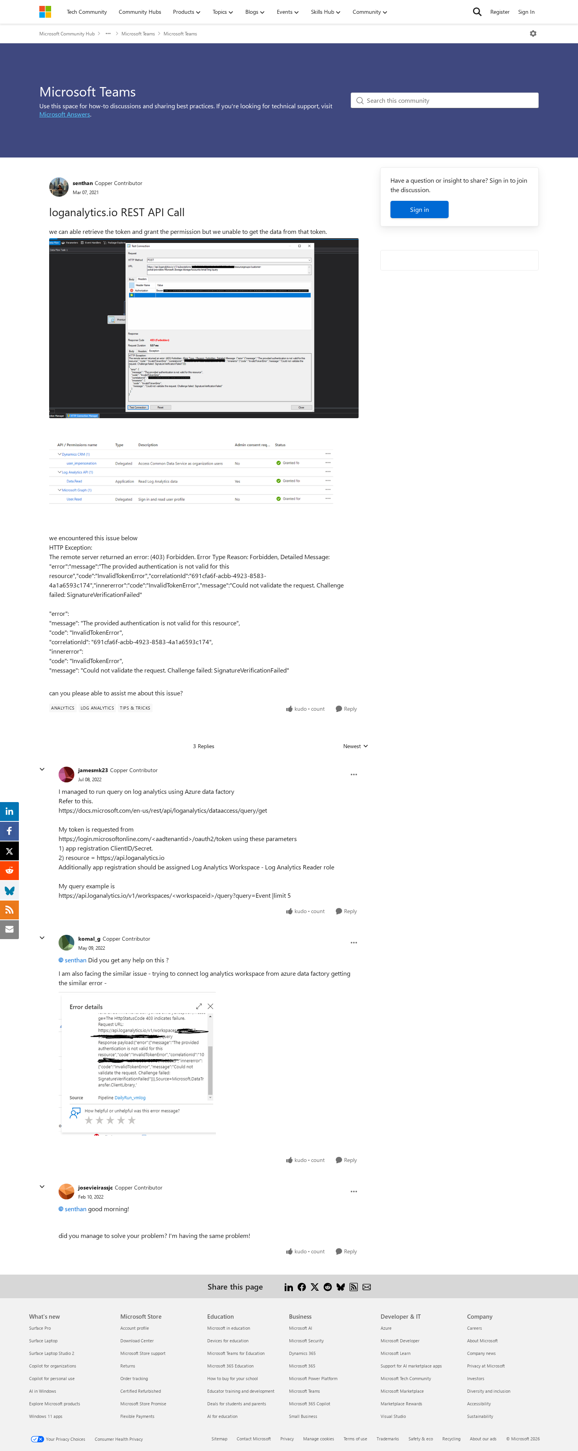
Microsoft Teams (138, 33)
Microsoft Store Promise (143, 1404)
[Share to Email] (367, 1286)
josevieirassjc (95, 1187)
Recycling (451, 1439)
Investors (475, 1378)
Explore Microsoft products (54, 1404)
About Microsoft (482, 1341)
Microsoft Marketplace (402, 1391)
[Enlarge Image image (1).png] (204, 475)
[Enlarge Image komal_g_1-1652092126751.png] (137, 1063)
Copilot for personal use (52, 1378)
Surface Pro (40, 1328)
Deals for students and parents (236, 1404)
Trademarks (388, 1439)
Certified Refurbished (140, 1391)
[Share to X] (315, 1286)
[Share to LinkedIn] (289, 1286)
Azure (386, 1328)
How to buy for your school (232, 1378)
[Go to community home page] (45, 12)
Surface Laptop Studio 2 (51, 1353)
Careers (474, 1328)
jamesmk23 (93, 770)
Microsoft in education (228, 1328)
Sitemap (219, 1439)
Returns (127, 1366)
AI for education (222, 1416)
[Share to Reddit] (328, 1286)
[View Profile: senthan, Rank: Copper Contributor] (59, 187)
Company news (481, 1353)
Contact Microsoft (254, 1439)
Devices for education (228, 1341)
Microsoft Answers (64, 114)
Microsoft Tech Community (406, 1378)
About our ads (483, 1439)
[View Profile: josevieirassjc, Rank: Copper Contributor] (66, 1191)
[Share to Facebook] (302, 1286)
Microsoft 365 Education (230, 1366)
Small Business (303, 1416)
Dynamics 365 (302, 1353)
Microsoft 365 (302, 1366)
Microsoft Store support (143, 1353)
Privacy (287, 1439)
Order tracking (134, 1378)
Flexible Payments (137, 1416)
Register (500, 11)
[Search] (477, 12)
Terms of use (355, 1439)
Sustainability (480, 1416)
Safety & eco (421, 1439)
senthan (83, 183)
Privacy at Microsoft (486, 1366)
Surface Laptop (43, 1341)
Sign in (419, 209)
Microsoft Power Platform (313, 1378)
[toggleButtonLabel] (533, 33)
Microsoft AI (300, 1328)
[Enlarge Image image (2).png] (204, 328)
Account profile (134, 1328)
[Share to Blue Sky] (341, 1286)
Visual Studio (393, 1416)
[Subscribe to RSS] (354, 1286)
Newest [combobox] (355, 746)
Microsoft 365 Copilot (309, 1404)
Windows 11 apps (46, 1416)
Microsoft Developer (400, 1341)
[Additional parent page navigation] (108, 33)
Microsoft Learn (395, 1353)
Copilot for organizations (52, 1366)
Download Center (137, 1341)
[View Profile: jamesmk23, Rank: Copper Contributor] (66, 774)
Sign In (526, 11)
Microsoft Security (306, 1341)
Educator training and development (240, 1391)
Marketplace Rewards (401, 1404)
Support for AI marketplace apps (411, 1366)
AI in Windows (42, 1391)
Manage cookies (318, 1439)
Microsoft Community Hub (67, 33)
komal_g (89, 938)
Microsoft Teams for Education (236, 1353)
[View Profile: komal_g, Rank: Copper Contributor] (66, 943)
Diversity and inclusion (488, 1391)
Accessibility (479, 1404)
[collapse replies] (42, 769)
